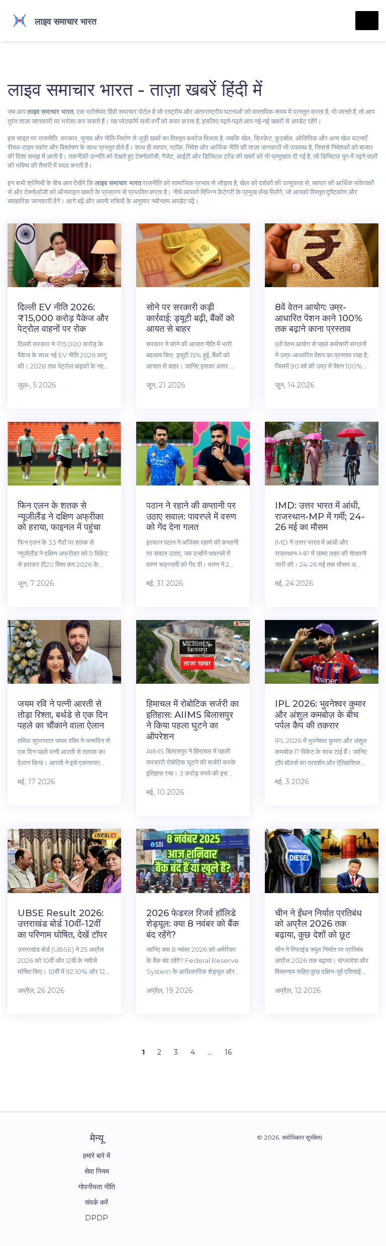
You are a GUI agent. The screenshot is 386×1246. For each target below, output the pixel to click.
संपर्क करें (96, 1202)
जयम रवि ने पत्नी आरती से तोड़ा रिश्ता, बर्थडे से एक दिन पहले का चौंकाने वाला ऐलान (63, 714)
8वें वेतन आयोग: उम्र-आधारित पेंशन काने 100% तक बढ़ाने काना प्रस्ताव (318, 318)
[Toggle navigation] (366, 20)
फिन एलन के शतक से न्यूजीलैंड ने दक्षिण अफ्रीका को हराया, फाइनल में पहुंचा (61, 516)
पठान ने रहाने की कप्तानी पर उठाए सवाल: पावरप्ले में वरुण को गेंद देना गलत (191, 516)
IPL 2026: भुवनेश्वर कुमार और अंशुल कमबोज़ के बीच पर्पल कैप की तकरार (320, 714)
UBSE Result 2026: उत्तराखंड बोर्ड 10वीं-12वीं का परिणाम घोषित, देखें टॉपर (62, 924)
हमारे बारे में (96, 1155)
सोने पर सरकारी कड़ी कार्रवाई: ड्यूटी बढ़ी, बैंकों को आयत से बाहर (190, 318)
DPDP (96, 1217)
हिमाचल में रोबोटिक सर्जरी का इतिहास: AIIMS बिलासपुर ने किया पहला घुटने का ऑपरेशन (192, 720)
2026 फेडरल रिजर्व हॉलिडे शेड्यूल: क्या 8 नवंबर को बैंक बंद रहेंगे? (192, 924)
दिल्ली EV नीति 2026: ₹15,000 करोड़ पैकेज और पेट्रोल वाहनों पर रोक (63, 318)
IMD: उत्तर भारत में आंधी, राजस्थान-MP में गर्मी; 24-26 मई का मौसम (320, 516)
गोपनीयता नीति (96, 1186)
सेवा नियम (96, 1171)
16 (228, 1052)
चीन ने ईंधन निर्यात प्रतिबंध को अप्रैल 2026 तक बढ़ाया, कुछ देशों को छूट (318, 924)
